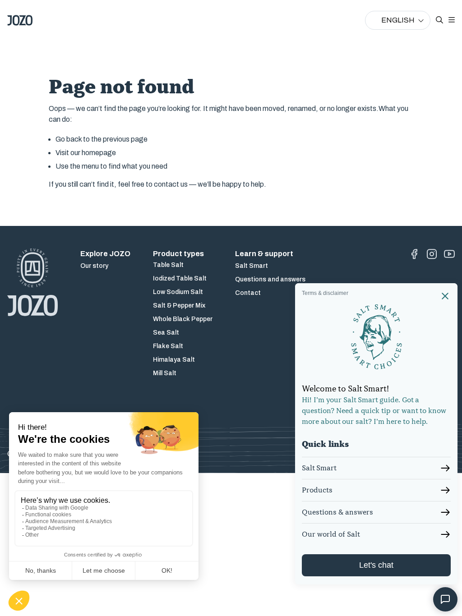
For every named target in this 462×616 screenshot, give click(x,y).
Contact (248, 293)
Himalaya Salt (174, 359)
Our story (94, 265)
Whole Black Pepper (183, 319)
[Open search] (439, 20)
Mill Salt (164, 373)
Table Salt (168, 265)
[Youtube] (449, 254)
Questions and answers (270, 279)
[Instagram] (431, 254)
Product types (178, 253)
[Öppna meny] (451, 20)
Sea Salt (166, 332)
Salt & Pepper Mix (179, 305)
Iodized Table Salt (180, 278)
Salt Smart (251, 265)
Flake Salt (168, 346)
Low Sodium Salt (178, 292)
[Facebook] (414, 254)
